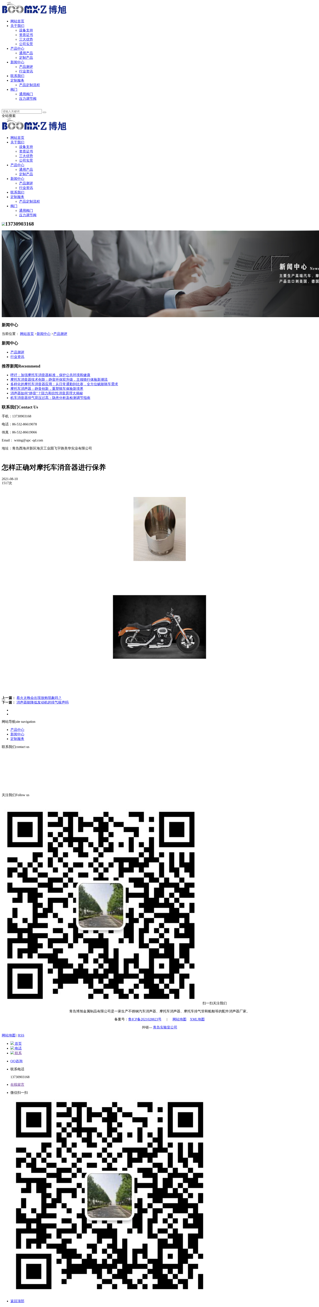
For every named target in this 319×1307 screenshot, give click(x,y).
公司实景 (26, 44)
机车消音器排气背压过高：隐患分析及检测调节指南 (50, 398)
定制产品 (26, 57)
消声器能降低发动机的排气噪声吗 (42, 702)
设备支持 (26, 30)
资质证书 (26, 35)
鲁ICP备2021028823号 (144, 1019)
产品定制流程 (29, 85)
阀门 (13, 89)
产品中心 (17, 48)
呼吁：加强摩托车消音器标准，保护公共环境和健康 (50, 375)
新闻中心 (17, 62)
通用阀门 (26, 94)
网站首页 (17, 21)
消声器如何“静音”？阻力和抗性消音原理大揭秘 (46, 393)
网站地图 (179, 1019)
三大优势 (26, 39)
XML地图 (197, 1019)
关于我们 (17, 26)
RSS (21, 1035)
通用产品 (26, 53)
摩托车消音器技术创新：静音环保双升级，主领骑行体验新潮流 (59, 379)
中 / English (18, 103)
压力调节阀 (27, 98)
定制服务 (17, 80)
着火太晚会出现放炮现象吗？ (39, 698)
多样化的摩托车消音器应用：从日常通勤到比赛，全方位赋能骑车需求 (64, 384)
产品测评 (26, 67)
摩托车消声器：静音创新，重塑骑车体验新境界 (46, 388)
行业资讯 (26, 71)
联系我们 (17, 76)
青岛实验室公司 (165, 1027)
